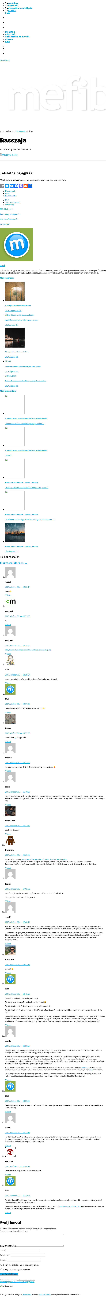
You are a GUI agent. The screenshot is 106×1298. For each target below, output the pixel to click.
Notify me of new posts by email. (16, 1269)
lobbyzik (84, 1067)
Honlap (3, 1260)
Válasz (8, 595)
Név (2, 1250)
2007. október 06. (12, 202)
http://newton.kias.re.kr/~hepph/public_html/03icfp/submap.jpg (44, 859)
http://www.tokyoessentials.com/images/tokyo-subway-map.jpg (28, 650)
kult (7, 13)
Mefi (7, 200)
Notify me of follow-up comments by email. (21, 1265)
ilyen (90, 1070)
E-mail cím (5, 1255)
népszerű (13, 6)
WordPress (26, 1295)
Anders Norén (45, 1295)
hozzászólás (8, 1246)
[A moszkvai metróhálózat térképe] (9, 155)
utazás (12, 10)
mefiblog (13, 3)
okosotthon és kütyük (20, 8)
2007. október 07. (17, 1166)
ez (15, 738)
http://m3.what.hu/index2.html (70, 1206)
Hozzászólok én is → (13, 563)
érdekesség (21, 131)
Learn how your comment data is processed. (26, 1279)
